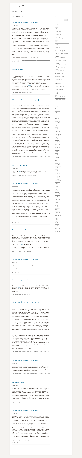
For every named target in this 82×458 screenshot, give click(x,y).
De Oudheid (58, 32)
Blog (21, 11)
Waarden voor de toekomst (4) (60, 99)
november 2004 (57, 229)
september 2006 (58, 198)
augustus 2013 (57, 112)
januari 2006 (57, 209)
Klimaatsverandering (18, 382)
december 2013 (57, 109)
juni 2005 (56, 219)
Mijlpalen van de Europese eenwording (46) (25, 22)
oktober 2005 (57, 213)
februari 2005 (57, 225)
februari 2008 (57, 173)
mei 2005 (56, 221)
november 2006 (57, 195)
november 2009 (57, 145)
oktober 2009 (57, 147)
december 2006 (57, 193)
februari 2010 (57, 141)
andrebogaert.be (18, 6)
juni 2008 (56, 167)
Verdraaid (56, 92)
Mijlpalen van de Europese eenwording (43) (25, 259)
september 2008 (58, 166)
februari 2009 (57, 158)
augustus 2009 (57, 150)
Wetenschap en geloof (59, 79)
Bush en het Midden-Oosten (21, 230)
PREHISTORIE (24, 92)
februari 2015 (57, 106)
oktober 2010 (57, 132)
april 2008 (56, 170)
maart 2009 (57, 157)
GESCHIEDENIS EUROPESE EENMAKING (62, 43)
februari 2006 (57, 208)
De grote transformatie (59, 38)
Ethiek (56, 41)
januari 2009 (57, 160)
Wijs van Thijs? (57, 90)
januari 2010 (57, 143)
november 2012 (57, 121)
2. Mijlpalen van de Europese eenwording (29, 60)
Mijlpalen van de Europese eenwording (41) (25, 360)
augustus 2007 (57, 182)
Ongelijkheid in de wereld (59, 73)
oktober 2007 (57, 179)
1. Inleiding (57, 44)
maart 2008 (57, 171)
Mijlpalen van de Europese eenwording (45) (25, 100)
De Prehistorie (58, 34)
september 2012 (58, 124)
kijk (20, 171)
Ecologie (23, 402)
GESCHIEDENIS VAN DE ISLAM (60, 57)
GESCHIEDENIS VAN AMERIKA (60, 50)
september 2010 (58, 134)
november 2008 (57, 163)
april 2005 (56, 222)
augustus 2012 (57, 125)
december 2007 (57, 176)
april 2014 (56, 108)
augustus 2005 (57, 216)
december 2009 (57, 144)
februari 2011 (57, 128)
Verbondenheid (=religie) (59, 76)
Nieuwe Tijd (58, 37)
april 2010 (56, 138)
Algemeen (56, 28)
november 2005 (57, 212)
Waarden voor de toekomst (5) (60, 98)
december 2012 (57, 119)
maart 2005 (57, 224)
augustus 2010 (57, 135)
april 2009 (56, 156)
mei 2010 (56, 137)
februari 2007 (57, 190)
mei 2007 (56, 186)
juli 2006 (56, 200)
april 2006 (56, 205)
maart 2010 (57, 140)
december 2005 (57, 211)
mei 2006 (56, 203)
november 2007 (57, 177)
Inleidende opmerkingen (60, 70)
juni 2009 (56, 153)
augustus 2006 (57, 199)
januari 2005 (57, 227)
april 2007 (56, 187)
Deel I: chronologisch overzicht (61, 59)
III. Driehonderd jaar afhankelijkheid (62, 54)
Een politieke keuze (58, 88)
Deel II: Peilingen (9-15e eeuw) (61, 60)
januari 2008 (57, 174)
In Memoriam (14, 11)
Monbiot (31, 399)
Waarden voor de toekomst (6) (60, 96)
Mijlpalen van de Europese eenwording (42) (25, 302)
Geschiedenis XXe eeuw (26, 175)
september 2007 (58, 180)
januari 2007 (57, 192)
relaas (29, 85)
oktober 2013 (57, 111)
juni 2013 (56, 114)
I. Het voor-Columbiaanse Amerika (62, 51)
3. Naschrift (58, 48)
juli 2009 (56, 151)
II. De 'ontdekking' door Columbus (62, 53)
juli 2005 (56, 218)
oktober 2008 (57, 164)
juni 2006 (56, 202)
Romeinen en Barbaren (59, 89)
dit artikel (36, 397)
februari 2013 (57, 116)
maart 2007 (57, 189)
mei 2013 (56, 115)
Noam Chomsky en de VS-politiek (22, 280)
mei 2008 (56, 169)
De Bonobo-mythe (17, 69)
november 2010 (57, 131)
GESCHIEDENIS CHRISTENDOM (61, 77)
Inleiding (57, 35)
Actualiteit (24, 251)
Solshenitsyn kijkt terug (19, 165)
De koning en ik (57, 95)
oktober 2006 (57, 196)
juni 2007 (56, 185)
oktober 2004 (57, 231)
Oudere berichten (16, 449)
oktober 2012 (57, 122)
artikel (21, 244)
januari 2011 (57, 130)
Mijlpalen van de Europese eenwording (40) (25, 410)
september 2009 (58, 148)
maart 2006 (57, 206)
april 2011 (56, 127)
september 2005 (58, 215)
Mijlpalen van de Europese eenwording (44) (25, 183)
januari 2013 (57, 118)
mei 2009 (56, 154)
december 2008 (57, 161)
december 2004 (57, 228)
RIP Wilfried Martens (58, 93)
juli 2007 (56, 183)
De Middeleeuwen (59, 31)
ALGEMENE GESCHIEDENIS (59, 30)
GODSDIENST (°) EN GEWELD (60, 86)
